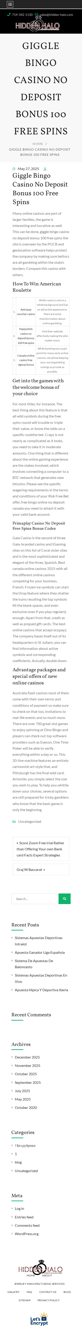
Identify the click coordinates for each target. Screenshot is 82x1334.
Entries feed (24, 1217)
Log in (19, 1208)
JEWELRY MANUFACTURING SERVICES (39, 1283)
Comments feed (27, 1225)
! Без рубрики (25, 1145)
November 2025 (27, 1065)
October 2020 (26, 1107)
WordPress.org (26, 1233)
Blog (67, 1292)
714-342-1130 (22, 14)
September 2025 (28, 1082)
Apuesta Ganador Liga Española (40, 952)
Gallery (14, 1292)
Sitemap (24, 1300)
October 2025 (26, 1074)
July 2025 (22, 1091)
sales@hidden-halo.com (56, 14)
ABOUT (47, 1275)
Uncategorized (26, 1170)
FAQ (29, 1292)
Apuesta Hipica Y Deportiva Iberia (41, 990)
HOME (31, 1275)
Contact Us (47, 1292)
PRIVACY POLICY (49, 1300)
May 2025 (23, 1099)
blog (18, 1162)
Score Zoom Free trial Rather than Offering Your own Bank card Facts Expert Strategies (40, 849)
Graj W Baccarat (29, 869)
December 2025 (27, 1057)
